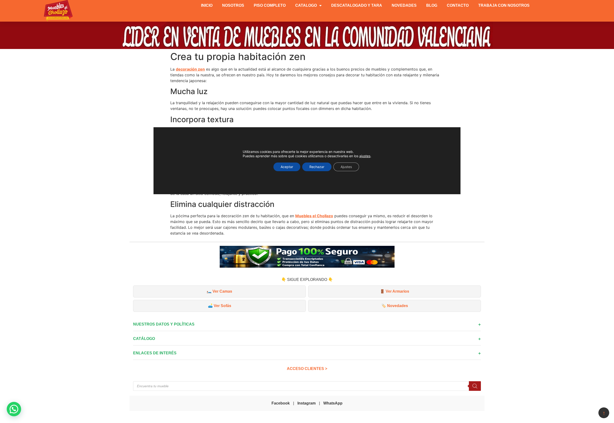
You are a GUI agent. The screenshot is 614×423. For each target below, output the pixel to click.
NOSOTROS (233, 5)
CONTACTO (458, 5)
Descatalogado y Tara (356, 5)
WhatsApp (332, 403)
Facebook (281, 403)
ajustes (364, 156)
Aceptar (287, 167)
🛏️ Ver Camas (219, 291)
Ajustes (346, 167)
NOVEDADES (404, 5)
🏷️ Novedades (394, 306)
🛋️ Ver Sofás (219, 306)
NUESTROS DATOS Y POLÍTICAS (164, 324)
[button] (14, 409)
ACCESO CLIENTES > (307, 369)
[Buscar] (475, 386)
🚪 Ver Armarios (394, 291)
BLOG (431, 5)
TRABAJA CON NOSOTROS (504, 5)
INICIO (207, 5)
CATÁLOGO (144, 339)
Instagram (306, 403)
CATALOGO (306, 5)
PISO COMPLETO (270, 5)
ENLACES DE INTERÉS (155, 353)
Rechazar (316, 167)
